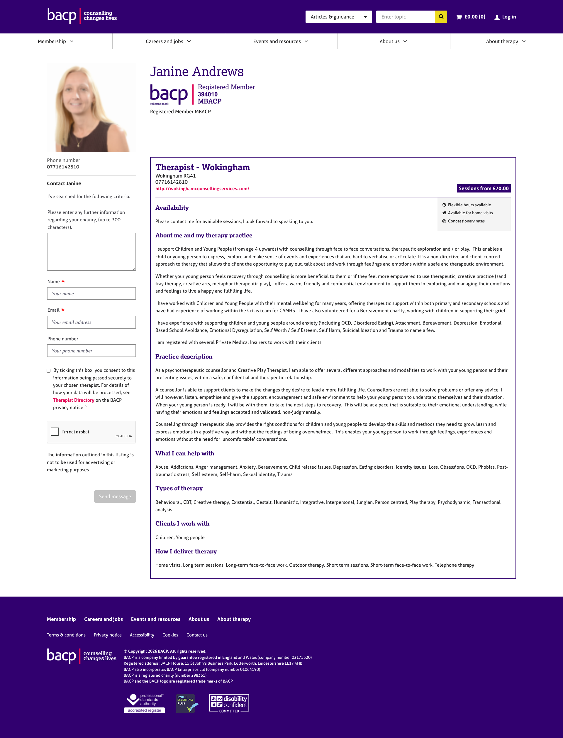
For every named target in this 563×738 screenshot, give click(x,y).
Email (54, 310)
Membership (52, 41)
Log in (509, 16)
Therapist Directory (73, 400)
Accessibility (142, 635)
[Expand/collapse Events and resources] (306, 41)
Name (54, 281)
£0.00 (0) (474, 16)
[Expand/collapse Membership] (71, 41)
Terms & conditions (66, 635)
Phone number (63, 339)
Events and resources (277, 41)
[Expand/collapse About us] (405, 41)
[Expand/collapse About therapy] (523, 41)
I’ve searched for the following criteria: (89, 196)
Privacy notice (108, 635)
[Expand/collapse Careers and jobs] (189, 41)
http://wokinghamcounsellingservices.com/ (202, 188)
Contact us (197, 635)
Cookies (170, 635)
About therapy (502, 41)
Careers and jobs (164, 41)
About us (390, 41)
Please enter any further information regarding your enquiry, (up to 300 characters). (86, 219)
